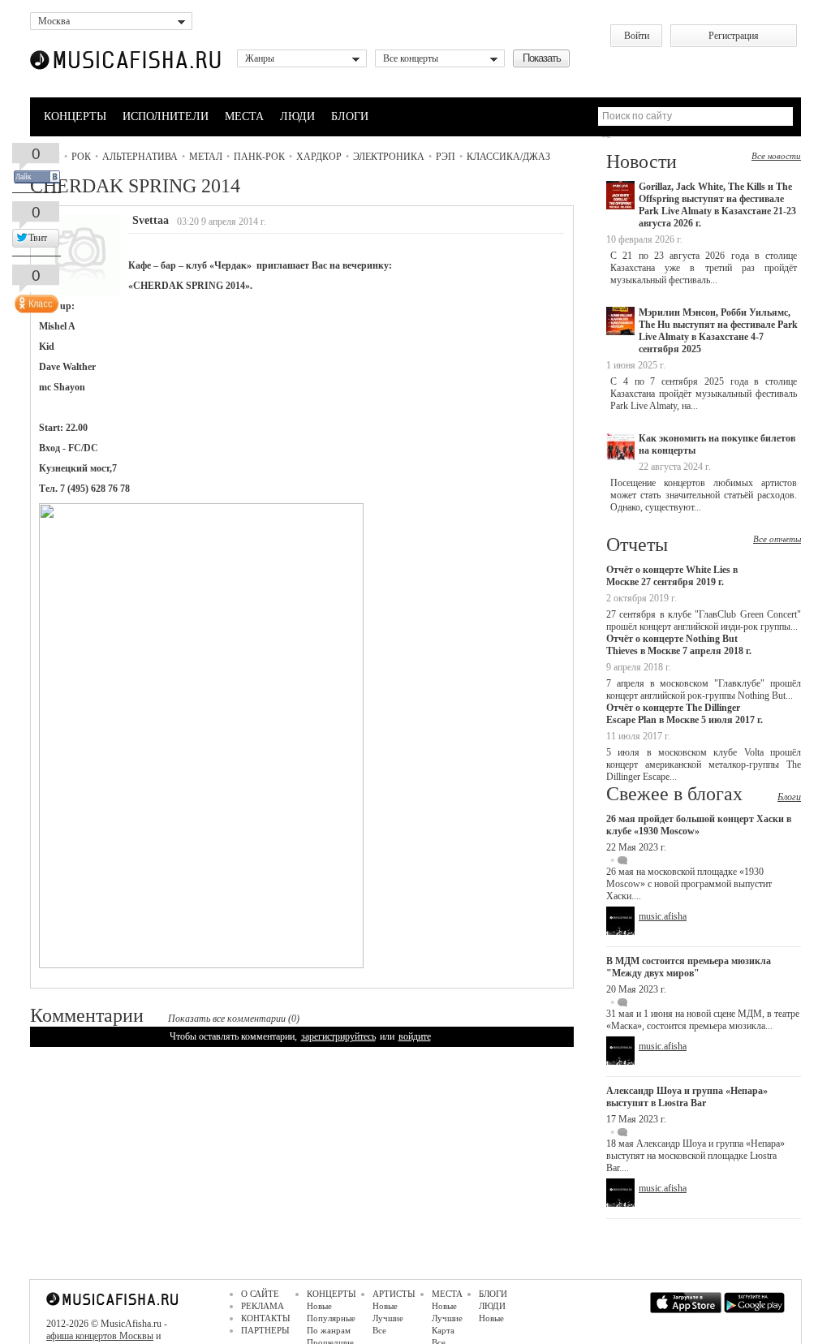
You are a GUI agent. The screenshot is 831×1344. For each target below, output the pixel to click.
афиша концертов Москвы (99, 1336)
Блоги (789, 797)
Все (379, 1330)
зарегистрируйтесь (338, 1036)
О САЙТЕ (260, 1294)
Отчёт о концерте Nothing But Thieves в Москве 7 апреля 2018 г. (678, 645)
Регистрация (733, 35)
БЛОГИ (349, 116)
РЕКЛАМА (262, 1306)
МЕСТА (244, 116)
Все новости (776, 156)
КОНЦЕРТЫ (75, 116)
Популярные (331, 1318)
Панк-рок (259, 156)
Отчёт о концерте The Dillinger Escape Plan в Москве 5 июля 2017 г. (684, 714)
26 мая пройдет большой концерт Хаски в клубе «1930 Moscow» (698, 825)
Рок (81, 156)
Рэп (445, 156)
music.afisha (663, 916)
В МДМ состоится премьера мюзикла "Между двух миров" (688, 967)
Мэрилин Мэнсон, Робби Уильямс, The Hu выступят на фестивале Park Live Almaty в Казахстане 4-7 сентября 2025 (718, 331)
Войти (636, 35)
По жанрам (329, 1330)
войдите (414, 1036)
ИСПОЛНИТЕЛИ (166, 116)
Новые (319, 1306)
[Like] (35, 300)
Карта (443, 1330)
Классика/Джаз (508, 156)
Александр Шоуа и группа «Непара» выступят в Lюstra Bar (687, 1097)
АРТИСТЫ (394, 1294)
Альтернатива (140, 156)
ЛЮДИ (297, 116)
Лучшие (387, 1318)
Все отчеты (777, 539)
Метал (205, 156)
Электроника (388, 156)
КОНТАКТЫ (266, 1318)
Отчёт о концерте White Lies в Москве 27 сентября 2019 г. (672, 576)
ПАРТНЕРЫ (265, 1330)
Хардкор (319, 156)
